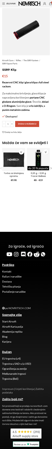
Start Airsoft (9, 321)
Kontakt (6, 271)
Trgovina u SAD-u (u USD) (16, 363)
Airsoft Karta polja (12, 326)
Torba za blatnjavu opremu (14, 175)
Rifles (18, 60)
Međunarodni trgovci (14, 373)
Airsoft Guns (8, 60)
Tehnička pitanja (11, 286)
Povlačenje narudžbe (14, 291)
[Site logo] (29, 3)
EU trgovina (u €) (11, 358)
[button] (21, 151)
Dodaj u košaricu (27, 124)
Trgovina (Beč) (10, 378)
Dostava (7, 281)
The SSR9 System (30, 60)
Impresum (8, 388)
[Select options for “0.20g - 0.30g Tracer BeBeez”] (45, 151)
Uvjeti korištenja (24, 388)
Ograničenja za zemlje (14, 368)
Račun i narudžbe (12, 276)
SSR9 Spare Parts (9, 63)
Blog (4, 336)
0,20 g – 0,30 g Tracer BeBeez (38, 175)
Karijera (6, 341)
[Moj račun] (45, 3)
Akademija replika (12, 331)
